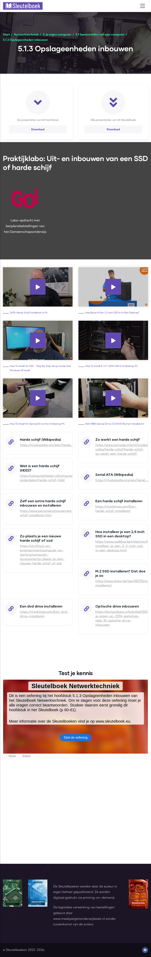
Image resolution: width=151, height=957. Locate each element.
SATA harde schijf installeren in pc (29, 312)
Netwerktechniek (26, 34)
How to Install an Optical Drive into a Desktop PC (37, 423)
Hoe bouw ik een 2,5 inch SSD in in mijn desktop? (112, 312)
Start (6, 34)
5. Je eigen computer (57, 34)
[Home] (23, 6)
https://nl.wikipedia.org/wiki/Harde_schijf (50, 445)
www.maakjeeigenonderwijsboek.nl (79, 919)
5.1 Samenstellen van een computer (100, 34)
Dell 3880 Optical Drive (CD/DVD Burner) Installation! (114, 423)
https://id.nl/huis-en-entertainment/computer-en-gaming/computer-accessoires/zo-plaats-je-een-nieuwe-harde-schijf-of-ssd (42, 554)
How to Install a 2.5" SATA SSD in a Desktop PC (111, 365)
